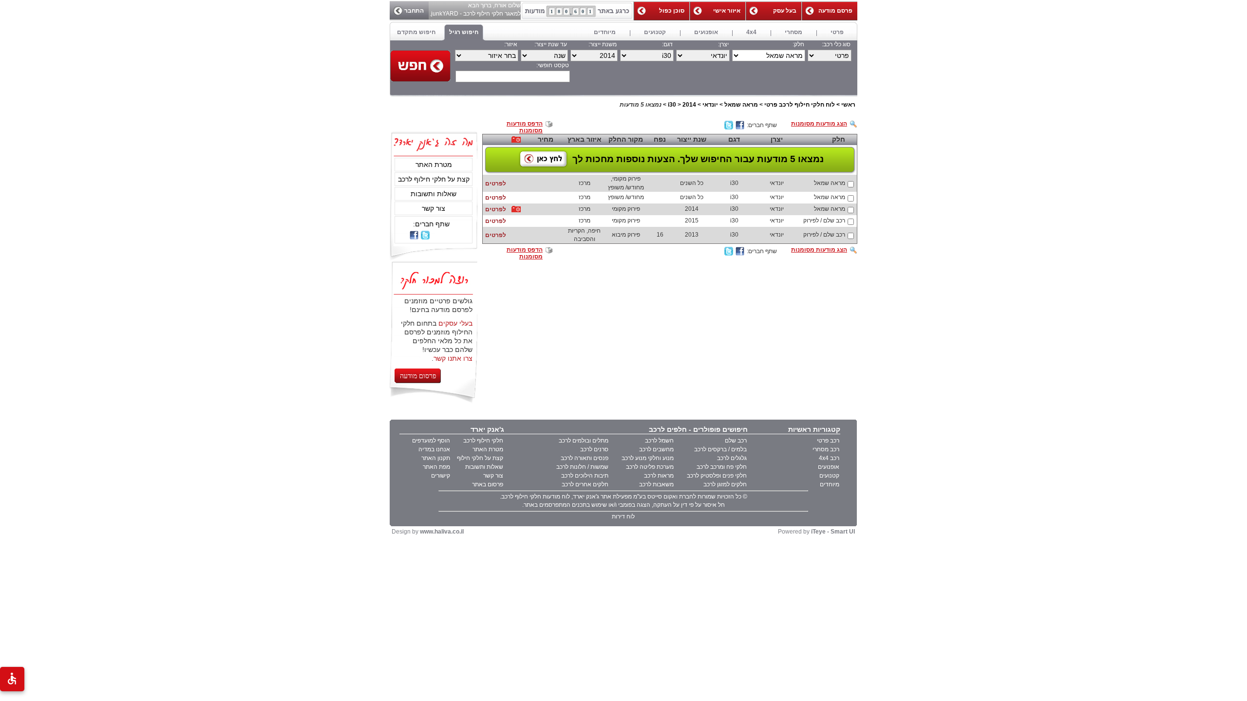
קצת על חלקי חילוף (480, 458)
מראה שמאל (741, 104)
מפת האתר (436, 466)
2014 (689, 104)
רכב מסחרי (825, 449)
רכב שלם (736, 440)
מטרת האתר (434, 164)
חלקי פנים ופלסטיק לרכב (717, 475)
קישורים (440, 475)
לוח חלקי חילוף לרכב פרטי (799, 104)
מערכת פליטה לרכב (650, 466)
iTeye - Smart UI (833, 531)
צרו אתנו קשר (453, 358)
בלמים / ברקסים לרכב (720, 449)
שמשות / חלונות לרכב (582, 466)
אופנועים (828, 466)
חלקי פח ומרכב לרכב (722, 466)
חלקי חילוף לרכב (483, 440)
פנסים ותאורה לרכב (584, 458)
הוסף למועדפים (431, 440)
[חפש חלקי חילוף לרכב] (420, 66)
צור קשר (433, 208)
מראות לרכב (659, 475)
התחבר (414, 10)
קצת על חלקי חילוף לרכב (434, 179)
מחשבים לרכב (656, 449)
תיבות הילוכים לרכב (584, 475)
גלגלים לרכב (732, 458)
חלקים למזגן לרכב (725, 484)
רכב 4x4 (829, 458)
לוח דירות (623, 516)
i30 (672, 104)
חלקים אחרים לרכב (585, 484)
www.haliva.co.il (442, 531)
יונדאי (710, 104)
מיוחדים (829, 484)
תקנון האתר (435, 458)
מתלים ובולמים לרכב (583, 440)
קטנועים (829, 475)
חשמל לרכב (659, 440)
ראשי (848, 104)
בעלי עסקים (455, 323)
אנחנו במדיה (434, 449)
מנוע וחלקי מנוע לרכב (648, 458)
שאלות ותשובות (433, 194)
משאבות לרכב (656, 484)
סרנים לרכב (594, 449)
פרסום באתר (487, 484)
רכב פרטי (828, 440)
